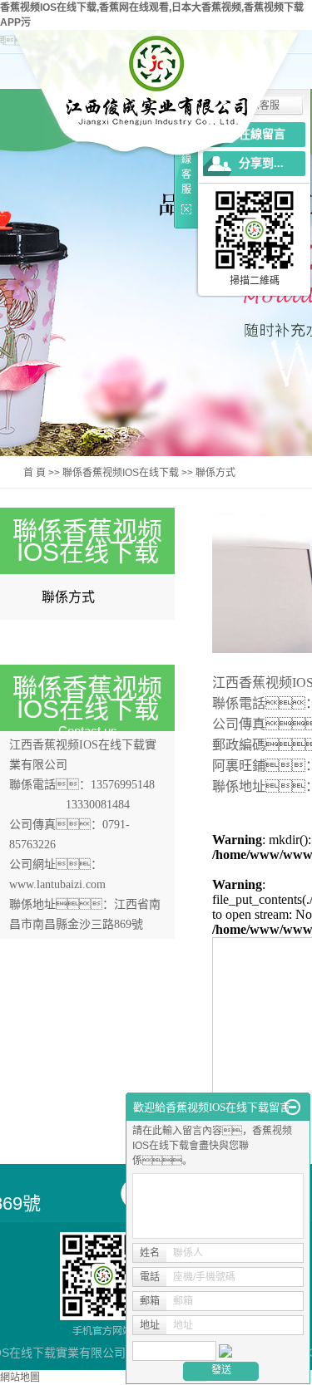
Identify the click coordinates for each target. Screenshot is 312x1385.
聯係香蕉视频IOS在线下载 (120, 473)
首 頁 (34, 473)
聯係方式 (68, 597)
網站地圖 (20, 1377)
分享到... (261, 163)
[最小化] (292, 1107)
